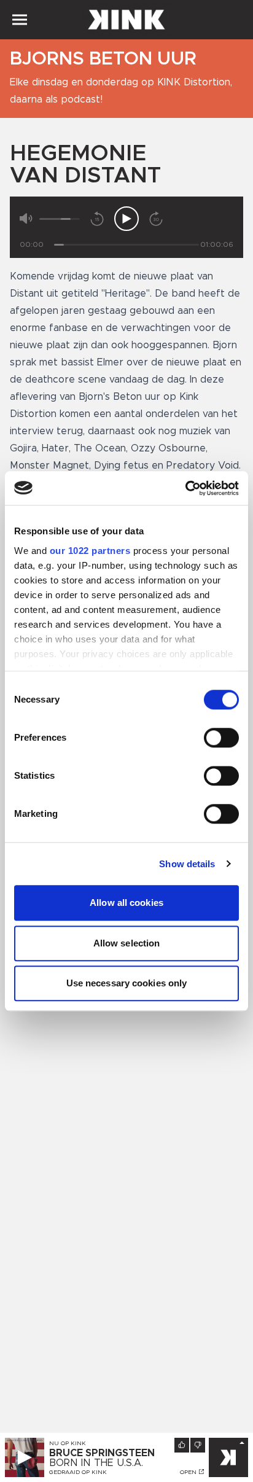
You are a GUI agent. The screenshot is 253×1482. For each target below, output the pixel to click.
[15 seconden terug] (97, 218)
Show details (187, 864)
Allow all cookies (126, 902)
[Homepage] (126, 19)
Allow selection (126, 943)
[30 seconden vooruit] (156, 218)
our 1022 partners (90, 550)
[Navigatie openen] (19, 19)
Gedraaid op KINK (78, 1472)
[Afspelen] (126, 218)
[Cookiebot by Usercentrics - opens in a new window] (185, 488)
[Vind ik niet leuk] (197, 1445)
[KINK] (228, 1457)
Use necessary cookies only (126, 983)
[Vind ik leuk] (181, 1445)
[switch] (221, 737)
